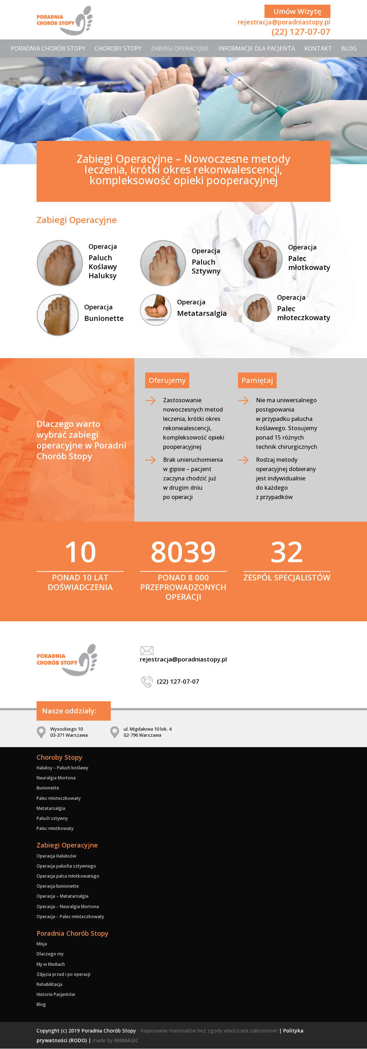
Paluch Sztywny (206, 266)
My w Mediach (51, 964)
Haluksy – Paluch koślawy (62, 768)
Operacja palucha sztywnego (66, 866)
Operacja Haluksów (56, 856)
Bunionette (104, 318)
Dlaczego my (50, 954)
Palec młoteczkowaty (303, 313)
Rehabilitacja (49, 984)
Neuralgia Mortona (56, 778)
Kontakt (318, 48)
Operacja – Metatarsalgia (63, 896)
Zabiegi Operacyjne (180, 48)
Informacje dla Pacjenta (256, 48)
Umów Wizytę (297, 11)
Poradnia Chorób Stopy (48, 48)
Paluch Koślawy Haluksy (103, 266)
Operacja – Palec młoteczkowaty (70, 916)
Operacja (103, 246)
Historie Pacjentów (56, 994)
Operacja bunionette (58, 886)
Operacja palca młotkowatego (68, 876)
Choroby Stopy (118, 48)
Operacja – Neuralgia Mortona (68, 906)
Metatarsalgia (202, 313)
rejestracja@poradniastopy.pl (284, 22)
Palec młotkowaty (309, 262)
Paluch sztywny (52, 818)
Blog (349, 48)
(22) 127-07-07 (301, 31)
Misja (42, 944)
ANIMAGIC (126, 1040)
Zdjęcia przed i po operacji (63, 974)
